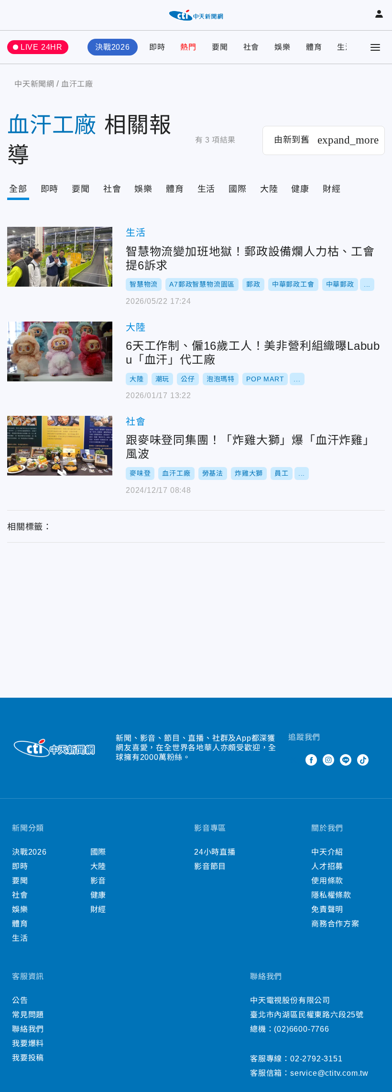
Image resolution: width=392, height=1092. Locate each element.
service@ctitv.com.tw (329, 1073)
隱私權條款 (331, 895)
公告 (20, 1000)
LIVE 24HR (42, 47)
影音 (98, 881)
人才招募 (327, 866)
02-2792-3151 (316, 1059)
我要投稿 (28, 1058)
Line (345, 760)
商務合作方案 (335, 924)
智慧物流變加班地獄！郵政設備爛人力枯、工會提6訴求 (59, 257)
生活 (345, 47)
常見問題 (28, 1015)
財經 (332, 189)
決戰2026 (112, 47)
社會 (251, 47)
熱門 (188, 47)
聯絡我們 (28, 1029)
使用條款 (327, 881)
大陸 (269, 189)
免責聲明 (327, 909)
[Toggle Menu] (375, 47)
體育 (314, 47)
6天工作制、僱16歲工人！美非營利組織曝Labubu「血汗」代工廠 (59, 351)
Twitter (294, 760)
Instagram (328, 760)
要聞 (220, 47)
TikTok (363, 760)
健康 (300, 189)
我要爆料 (28, 1043)
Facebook (311, 760)
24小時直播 (215, 852)
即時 (157, 47)
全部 (18, 189)
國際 (238, 189)
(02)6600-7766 (301, 1029)
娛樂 (282, 47)
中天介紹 (327, 852)
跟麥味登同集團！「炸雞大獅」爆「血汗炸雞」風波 (59, 446)
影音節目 (210, 866)
